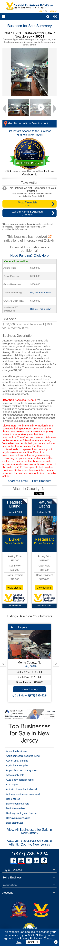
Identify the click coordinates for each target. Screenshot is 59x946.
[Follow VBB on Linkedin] (36, 860)
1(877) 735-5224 (29, 853)
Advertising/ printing (17, 760)
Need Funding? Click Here (29, 255)
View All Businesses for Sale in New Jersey (29, 831)
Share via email (18, 480)
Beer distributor (14, 822)
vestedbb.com (14, 605)
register (34, 226)
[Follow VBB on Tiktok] (44, 860)
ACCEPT (32, 942)
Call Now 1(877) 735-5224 (30, 695)
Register (52, 11)
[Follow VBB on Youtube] (21, 860)
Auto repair (12, 784)
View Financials (27, 204)
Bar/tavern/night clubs (18, 818)
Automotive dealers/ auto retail (23, 794)
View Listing (14, 587)
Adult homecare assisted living (23, 755)
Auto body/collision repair (20, 779)
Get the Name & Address (27, 213)
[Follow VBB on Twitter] (29, 860)
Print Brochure (41, 480)
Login (41, 11)
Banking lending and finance (21, 813)
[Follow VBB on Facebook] (13, 860)
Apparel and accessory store (22, 770)
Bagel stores (13, 798)
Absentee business (16, 751)
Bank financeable (15, 808)
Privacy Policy (29, 938)
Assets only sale (15, 775)
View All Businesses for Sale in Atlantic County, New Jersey (29, 842)
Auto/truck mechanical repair (22, 789)
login (23, 226)
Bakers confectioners (17, 803)
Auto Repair (19, 627)
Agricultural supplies (17, 765)
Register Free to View (40, 292)
